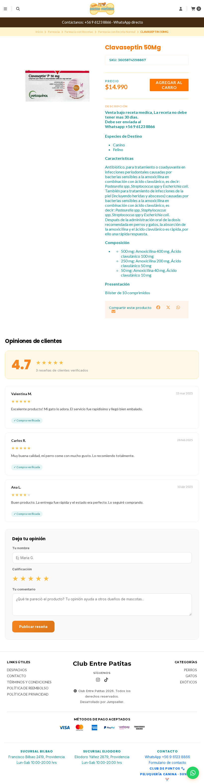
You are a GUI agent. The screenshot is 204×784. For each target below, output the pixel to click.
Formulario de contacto (167, 763)
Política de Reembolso (28, 688)
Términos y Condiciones (29, 682)
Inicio (39, 31)
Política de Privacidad (28, 694)
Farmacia (54, 31)
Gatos (191, 676)
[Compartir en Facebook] (159, 307)
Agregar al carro (169, 84)
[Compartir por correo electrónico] (113, 311)
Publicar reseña (33, 626)
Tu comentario (23, 589)
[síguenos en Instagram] (98, 680)
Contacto (16, 676)
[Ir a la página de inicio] (102, 8)
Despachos (17, 670)
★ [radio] (15, 578)
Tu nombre (20, 548)
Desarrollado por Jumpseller (101, 702)
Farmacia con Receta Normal (116, 31)
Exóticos (188, 682)
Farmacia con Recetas (79, 31)
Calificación (22, 569)
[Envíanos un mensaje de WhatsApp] (193, 773)
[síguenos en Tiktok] (106, 680)
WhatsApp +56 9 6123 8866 (167, 757)
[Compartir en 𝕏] (169, 307)
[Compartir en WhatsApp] (178, 307)
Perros (190, 670)
